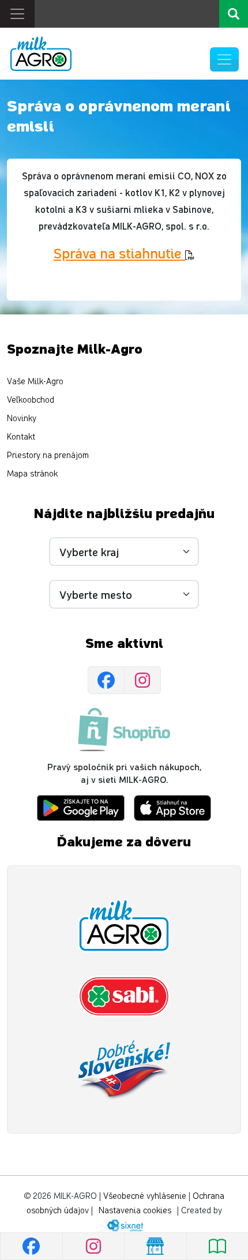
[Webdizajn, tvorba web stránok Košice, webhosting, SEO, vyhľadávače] (124, 1225)
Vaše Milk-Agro (35, 381)
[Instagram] (142, 680)
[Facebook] (106, 680)
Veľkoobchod (30, 400)
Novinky (21, 418)
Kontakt (21, 437)
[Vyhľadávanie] (233, 14)
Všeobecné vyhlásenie (144, 1196)
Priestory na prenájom (48, 455)
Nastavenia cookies (135, 1210)
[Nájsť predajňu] (155, 1246)
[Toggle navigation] (17, 14)
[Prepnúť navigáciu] (224, 59)
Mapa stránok (32, 474)
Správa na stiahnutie (119, 252)
